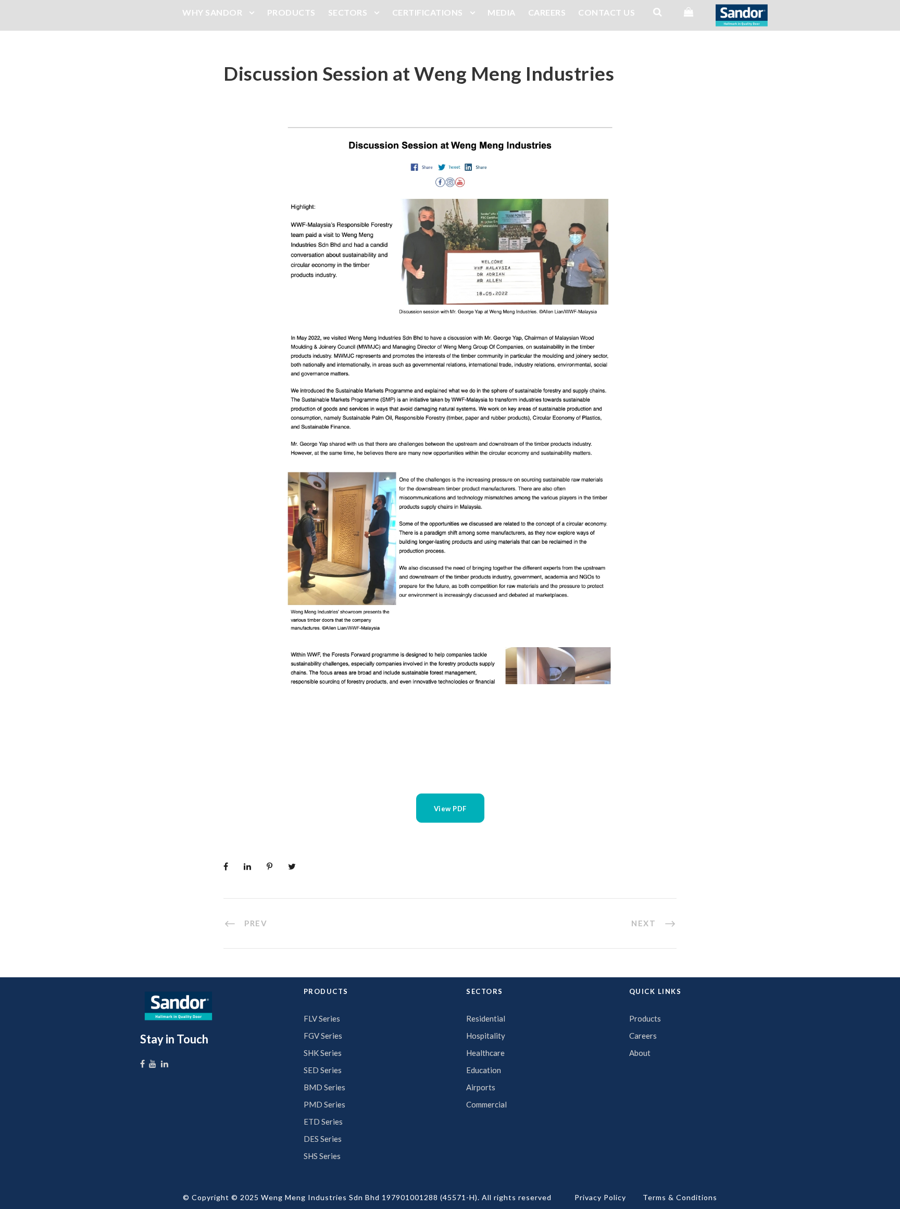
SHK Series (323, 1052)
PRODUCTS (291, 12)
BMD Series (324, 1087)
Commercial (486, 1104)
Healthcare (485, 1052)
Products (645, 1018)
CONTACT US (606, 12)
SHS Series (322, 1156)
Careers (643, 1035)
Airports (480, 1087)
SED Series (323, 1070)
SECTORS (348, 12)
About (640, 1052)
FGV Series (323, 1035)
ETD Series (323, 1121)
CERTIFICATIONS (427, 12)
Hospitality (485, 1035)
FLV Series (322, 1018)
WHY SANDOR (212, 12)
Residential (485, 1018)
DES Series (323, 1138)
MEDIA (502, 12)
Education (483, 1070)
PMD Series (324, 1104)
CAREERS (547, 12)
